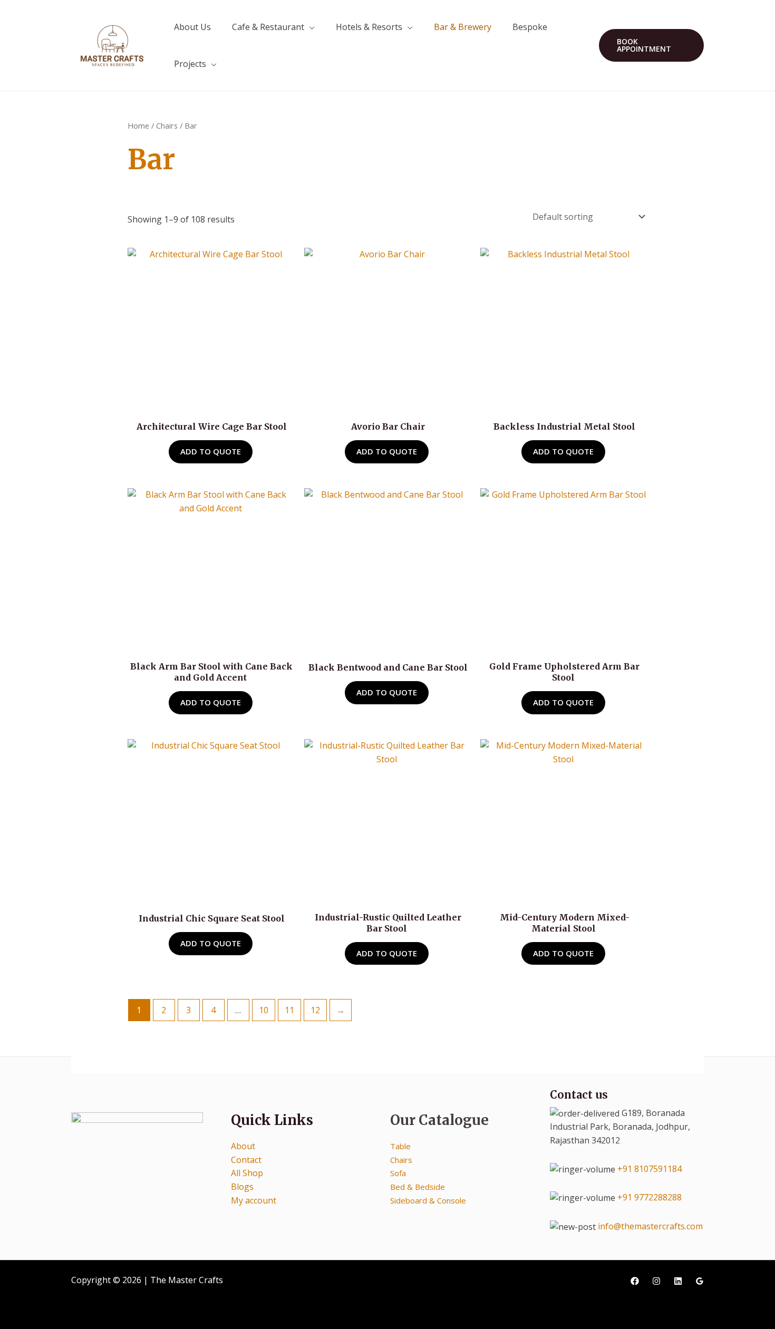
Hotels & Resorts (369, 27)
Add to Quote (210, 451)
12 (315, 1010)
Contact (246, 1160)
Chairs (167, 125)
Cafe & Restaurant (268, 27)
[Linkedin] (678, 1281)
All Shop (247, 1173)
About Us (192, 27)
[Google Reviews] (699, 1281)
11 (289, 1010)
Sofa (398, 1173)
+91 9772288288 (649, 1197)
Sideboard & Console (428, 1200)
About (243, 1146)
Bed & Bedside (417, 1186)
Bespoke (529, 27)
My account (253, 1200)
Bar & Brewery (462, 27)
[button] (651, 45)
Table (400, 1146)
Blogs (242, 1186)
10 (263, 1010)
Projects (190, 64)
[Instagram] (656, 1281)
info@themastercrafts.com (650, 1226)
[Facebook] (635, 1281)
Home (138, 125)
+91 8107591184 (649, 1169)
